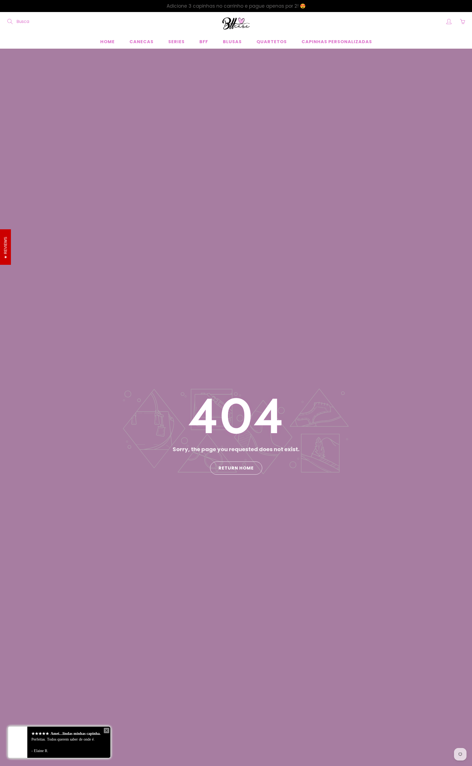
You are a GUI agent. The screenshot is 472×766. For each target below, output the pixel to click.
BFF (203, 42)
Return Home (236, 468)
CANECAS (141, 42)
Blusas (232, 42)
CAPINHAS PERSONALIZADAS (337, 42)
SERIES (176, 42)
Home (107, 42)
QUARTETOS (271, 42)
